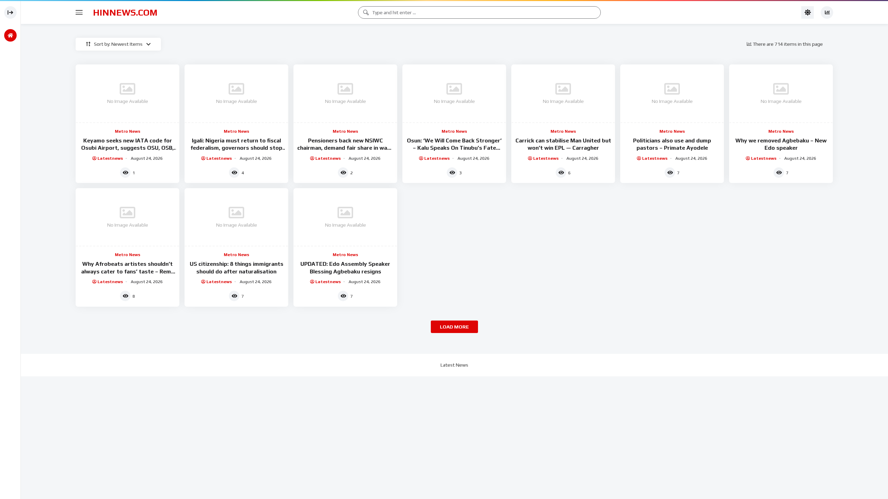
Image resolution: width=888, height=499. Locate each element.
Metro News (127, 131)
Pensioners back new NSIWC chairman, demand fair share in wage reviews (345, 148)
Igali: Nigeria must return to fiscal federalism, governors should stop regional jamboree (236, 148)
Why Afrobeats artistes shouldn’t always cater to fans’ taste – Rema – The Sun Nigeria (127, 271)
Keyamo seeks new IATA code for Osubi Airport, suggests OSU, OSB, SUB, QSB (127, 148)
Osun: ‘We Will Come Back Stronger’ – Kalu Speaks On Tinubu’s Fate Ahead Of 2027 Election (454, 148)
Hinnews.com (125, 12)
